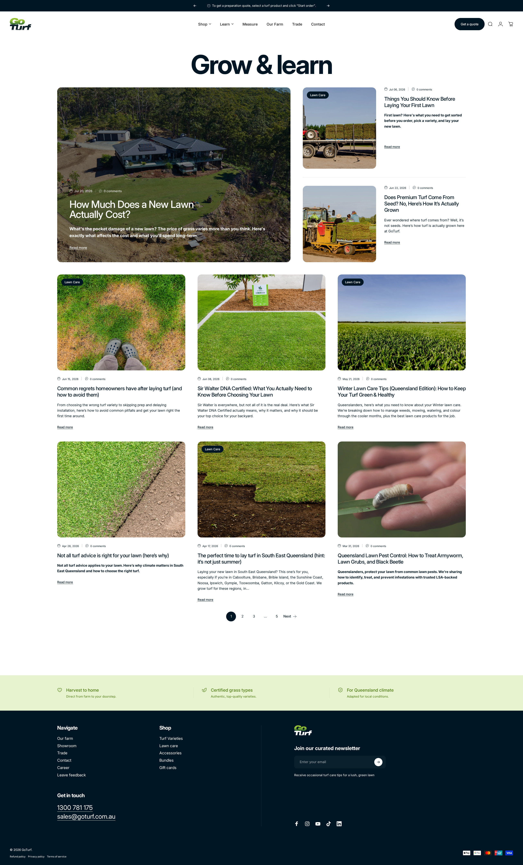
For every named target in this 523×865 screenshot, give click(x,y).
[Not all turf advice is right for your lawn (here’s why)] (121, 489)
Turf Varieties (171, 738)
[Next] (328, 5)
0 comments (113, 191)
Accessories (170, 753)
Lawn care (168, 745)
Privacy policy (36, 856)
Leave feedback (71, 775)
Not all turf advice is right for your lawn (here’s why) (113, 555)
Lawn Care (317, 95)
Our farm (65, 738)
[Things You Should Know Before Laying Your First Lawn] (339, 128)
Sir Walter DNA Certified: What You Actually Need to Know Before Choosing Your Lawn (255, 391)
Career (63, 767)
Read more (78, 248)
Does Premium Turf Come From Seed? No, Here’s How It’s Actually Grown (421, 203)
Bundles (166, 760)
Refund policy (18, 856)
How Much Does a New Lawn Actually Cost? (131, 209)
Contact (64, 760)
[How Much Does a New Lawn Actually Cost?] (174, 174)
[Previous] (194, 5)
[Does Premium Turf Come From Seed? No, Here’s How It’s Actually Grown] (339, 224)
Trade (62, 753)
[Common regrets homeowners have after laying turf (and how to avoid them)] (121, 322)
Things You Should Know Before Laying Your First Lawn (419, 102)
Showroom (66, 745)
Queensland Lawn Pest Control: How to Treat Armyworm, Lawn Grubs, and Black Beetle (400, 558)
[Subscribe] (378, 762)
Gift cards (168, 767)
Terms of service (56, 856)
